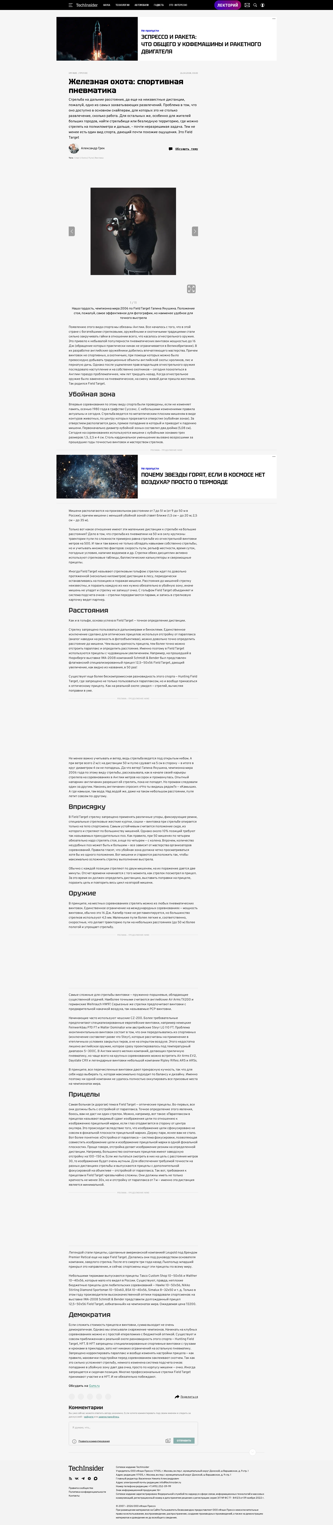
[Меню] (71, 5)
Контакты (74, 1495)
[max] (95, 1478)
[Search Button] (255, 5)
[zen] (89, 1478)
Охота (84, 158)
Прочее (83, 73)
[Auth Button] (262, 5)
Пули (90, 158)
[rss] (70, 1478)
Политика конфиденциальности (87, 1492)
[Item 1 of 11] (133, 231)
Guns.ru (94, 1386)
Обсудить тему (186, 149)
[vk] (76, 1478)
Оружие (73, 73)
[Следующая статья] (166, 1452)
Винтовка (99, 158)
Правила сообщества (81, 1488)
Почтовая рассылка (247, 5)
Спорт (77, 158)
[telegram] (83, 1478)
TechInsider (87, 5)
